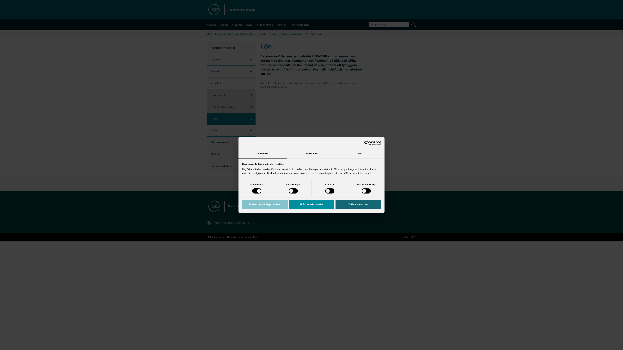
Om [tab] (360, 153)
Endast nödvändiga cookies (265, 204)
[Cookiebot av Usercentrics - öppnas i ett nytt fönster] (367, 143)
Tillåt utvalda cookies (312, 204)
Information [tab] (311, 153)
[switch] (293, 191)
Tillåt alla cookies (358, 204)
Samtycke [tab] (263, 153)
